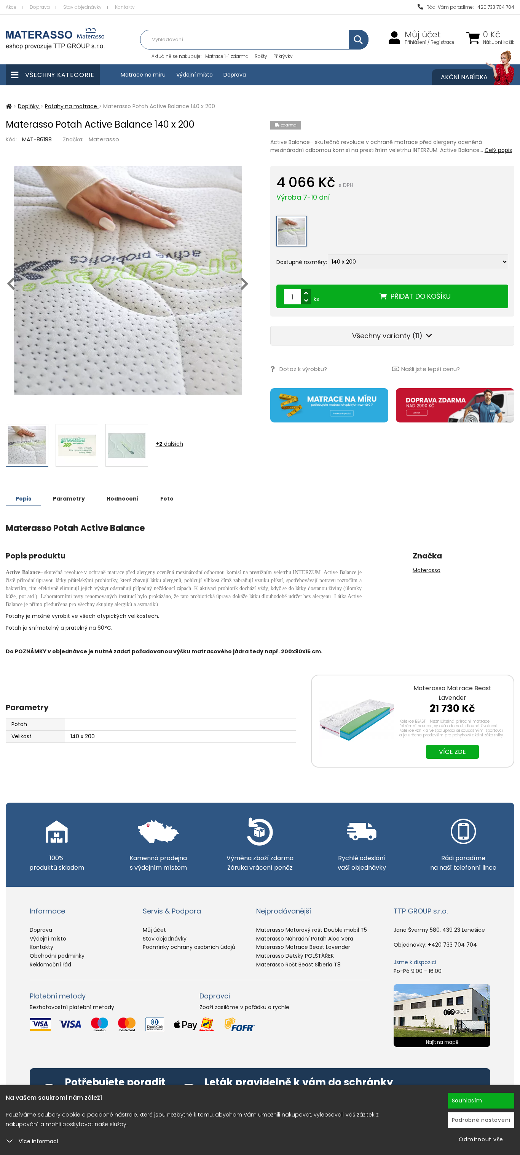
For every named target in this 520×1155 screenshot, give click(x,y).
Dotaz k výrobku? (303, 369)
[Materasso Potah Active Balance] (128, 280)
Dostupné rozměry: (301, 262)
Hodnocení (123, 498)
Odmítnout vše (481, 1139)
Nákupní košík (498, 42)
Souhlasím (467, 1100)
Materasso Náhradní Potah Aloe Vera (304, 938)
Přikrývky (283, 56)
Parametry (69, 498)
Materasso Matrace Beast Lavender (452, 693)
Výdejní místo (194, 74)
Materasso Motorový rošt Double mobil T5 (311, 930)
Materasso (104, 139)
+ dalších (169, 444)
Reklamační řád (50, 964)
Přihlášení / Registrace (430, 42)
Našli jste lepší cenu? (430, 369)
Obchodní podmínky (57, 956)
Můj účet (423, 35)
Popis (23, 498)
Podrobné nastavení (481, 1120)
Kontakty (125, 7)
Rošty (261, 56)
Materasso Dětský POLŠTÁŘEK (295, 956)
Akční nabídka (464, 77)
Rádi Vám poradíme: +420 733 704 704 (469, 7)
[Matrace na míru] (329, 405)
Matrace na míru (143, 74)
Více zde (452, 751)
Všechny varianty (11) (388, 336)
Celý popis (498, 150)
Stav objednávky (82, 7)
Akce (11, 7)
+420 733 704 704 (452, 945)
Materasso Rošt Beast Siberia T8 (298, 964)
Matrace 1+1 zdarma (227, 56)
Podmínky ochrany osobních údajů (189, 947)
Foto (167, 498)
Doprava (40, 7)
